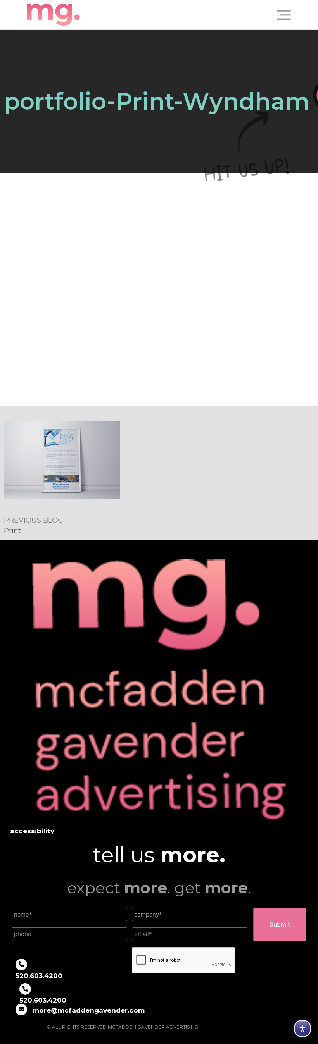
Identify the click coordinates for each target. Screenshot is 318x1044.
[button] (281, 15)
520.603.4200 (39, 976)
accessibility (32, 831)
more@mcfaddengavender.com (89, 1010)
